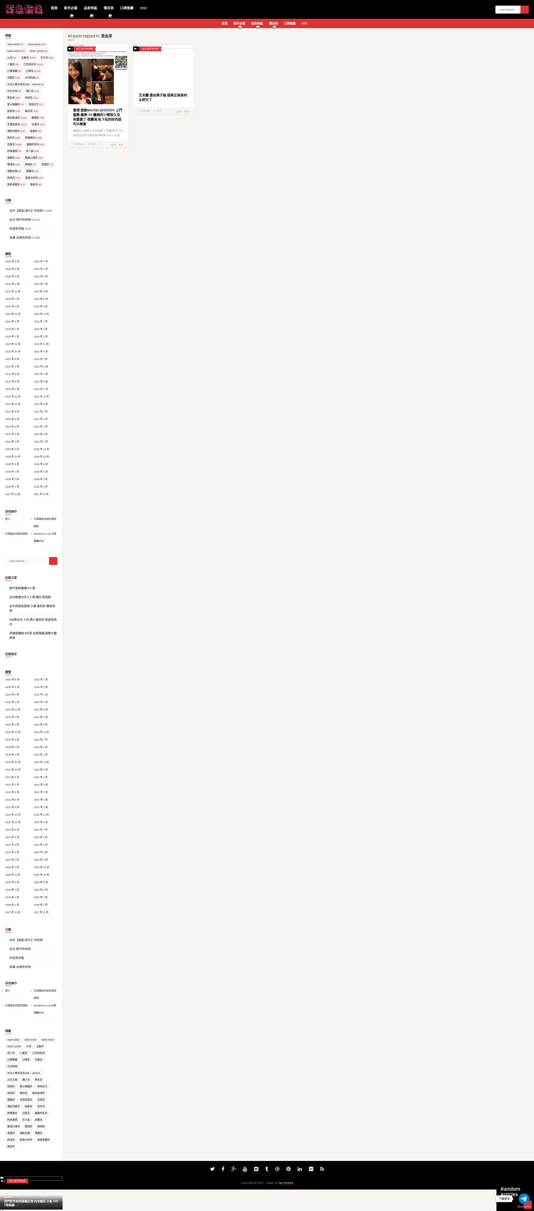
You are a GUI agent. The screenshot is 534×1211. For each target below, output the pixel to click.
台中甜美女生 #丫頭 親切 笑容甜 (30, 597)
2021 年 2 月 (12, 434)
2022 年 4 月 (41, 381)
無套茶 (35, 131)
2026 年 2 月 (12, 284)
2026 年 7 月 (41, 261)
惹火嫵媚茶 (15, 104)
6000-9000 (16, 51)
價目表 (109, 8)
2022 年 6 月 (12, 381)
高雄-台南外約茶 (20, 237)
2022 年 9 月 (41, 366)
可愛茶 (13, 77)
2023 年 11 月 (41, 344)
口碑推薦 (127, 8)
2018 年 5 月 (12, 479)
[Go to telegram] (524, 1198)
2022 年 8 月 (12, 374)
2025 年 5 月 (12, 306)
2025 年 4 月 (41, 306)
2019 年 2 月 (41, 441)
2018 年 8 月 (41, 464)
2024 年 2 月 (12, 336)
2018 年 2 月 (12, 486)
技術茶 (13, 111)
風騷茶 (32, 171)
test (143, 8)
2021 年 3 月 (41, 426)
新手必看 (70, 8)
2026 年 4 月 (12, 276)
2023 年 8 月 (12, 359)
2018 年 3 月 (41, 479)
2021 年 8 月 (12, 411)
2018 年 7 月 (12, 471)
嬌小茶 (32, 91)
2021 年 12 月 (12, 396)
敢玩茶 (31, 111)
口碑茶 (33, 71)
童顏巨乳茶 (35, 144)
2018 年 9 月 (12, 464)
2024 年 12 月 (12, 314)
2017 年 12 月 (12, 494)
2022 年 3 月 (12, 389)
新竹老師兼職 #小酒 (22, 588)
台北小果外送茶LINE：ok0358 (25, 84)
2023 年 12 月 (12, 344)
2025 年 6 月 (41, 299)
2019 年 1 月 (12, 449)
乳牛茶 (47, 57)
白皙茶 (14, 144)
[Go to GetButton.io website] (524, 1206)
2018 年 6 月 (41, 471)
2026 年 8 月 (12, 261)
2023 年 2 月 (12, 366)
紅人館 (32, 151)
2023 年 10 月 (12, 351)
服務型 (37, 117)
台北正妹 (14, 91)
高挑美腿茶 (16, 184)
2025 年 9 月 (41, 291)
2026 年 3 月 (41, 276)
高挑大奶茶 (34, 178)
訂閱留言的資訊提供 (16, 534)
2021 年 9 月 (41, 404)
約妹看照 (14, 151)
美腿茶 (13, 158)
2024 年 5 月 (12, 329)
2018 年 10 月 (41, 456)
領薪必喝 (14, 171)
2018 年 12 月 (41, 449)
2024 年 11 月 (41, 314)
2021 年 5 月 (41, 419)
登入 (7, 519)
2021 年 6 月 (12, 419)
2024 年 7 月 (41, 321)
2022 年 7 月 (41, 374)
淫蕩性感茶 (17, 124)
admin (7, 1197)
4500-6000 (37, 44)
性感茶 (31, 97)
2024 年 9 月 (12, 321)
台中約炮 (32, 77)
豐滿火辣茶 (34, 158)
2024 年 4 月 (41, 329)
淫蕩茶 (38, 124)
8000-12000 (39, 51)
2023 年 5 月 (41, 359)
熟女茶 (13, 138)
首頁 (54, 8)
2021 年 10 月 (12, 404)
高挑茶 (35, 184)
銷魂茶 (31, 164)
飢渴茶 (13, 178)
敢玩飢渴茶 (16, 117)
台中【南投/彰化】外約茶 (26, 211)
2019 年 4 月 (41, 434)
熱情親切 (33, 138)
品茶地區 (90, 8)
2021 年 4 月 (12, 426)
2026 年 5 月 (41, 269)
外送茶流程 (16, 228)
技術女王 (36, 104)
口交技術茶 (33, 64)
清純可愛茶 (16, 131)
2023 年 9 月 (41, 351)
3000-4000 (15, 44)
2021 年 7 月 (41, 411)
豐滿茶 (13, 164)
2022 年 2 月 (41, 389)
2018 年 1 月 (41, 486)
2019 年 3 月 (12, 441)
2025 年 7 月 (12, 299)
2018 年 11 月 (12, 456)
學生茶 (13, 97)
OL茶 (11, 57)
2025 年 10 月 (12, 291)
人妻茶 (13, 64)
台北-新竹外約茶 (20, 219)
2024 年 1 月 (41, 336)
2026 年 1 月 (41, 284)
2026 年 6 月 (12, 269)
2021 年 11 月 (41, 396)
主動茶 (28, 57)
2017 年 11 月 (41, 494)
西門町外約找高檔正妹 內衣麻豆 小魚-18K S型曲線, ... (31, 1203)
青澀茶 (47, 164)
